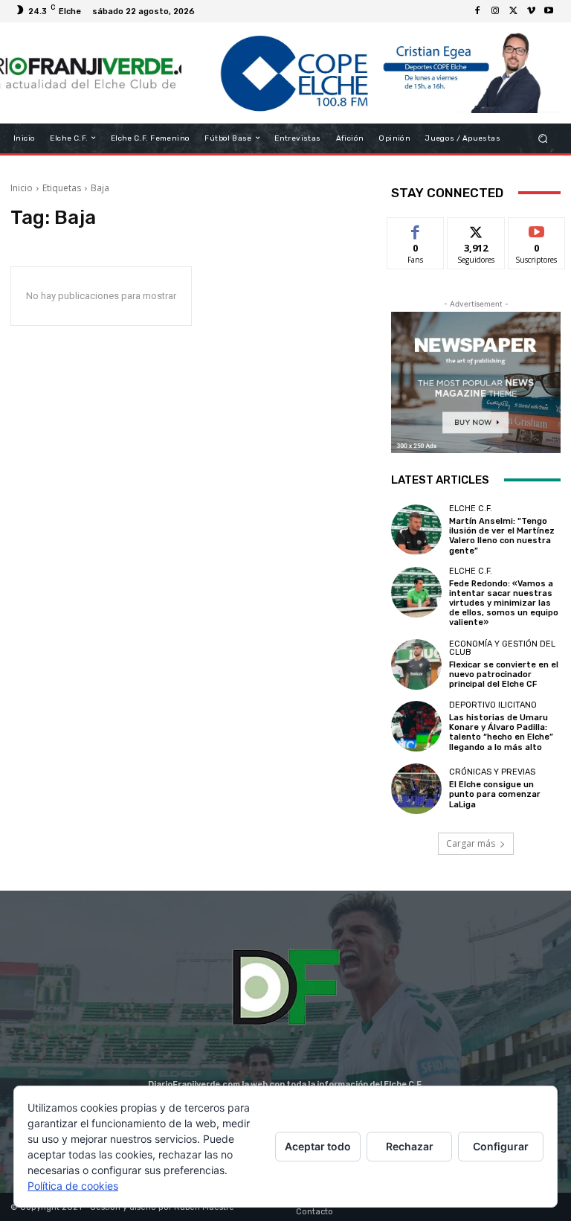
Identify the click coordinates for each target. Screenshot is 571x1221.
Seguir (476, 228)
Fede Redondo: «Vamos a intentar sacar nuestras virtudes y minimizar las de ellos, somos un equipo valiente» (503, 603)
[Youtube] (549, 11)
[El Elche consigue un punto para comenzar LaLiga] (416, 788)
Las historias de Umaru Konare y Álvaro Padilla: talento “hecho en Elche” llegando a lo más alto (501, 732)
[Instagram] (495, 11)
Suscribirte (537, 228)
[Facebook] (477, 11)
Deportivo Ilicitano (493, 705)
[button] (543, 138)
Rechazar (409, 1146)
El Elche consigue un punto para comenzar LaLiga (495, 794)
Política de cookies (73, 1185)
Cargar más (470, 843)
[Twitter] (513, 11)
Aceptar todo (318, 1146)
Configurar (501, 1146)
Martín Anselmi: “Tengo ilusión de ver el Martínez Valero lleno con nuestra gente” (502, 536)
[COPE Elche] (371, 73)
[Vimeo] (531, 11)
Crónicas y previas (492, 772)
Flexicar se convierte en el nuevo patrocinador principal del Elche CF (503, 674)
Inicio (21, 188)
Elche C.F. (470, 508)
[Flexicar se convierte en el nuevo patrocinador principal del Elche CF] (416, 664)
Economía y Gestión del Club (502, 648)
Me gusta (416, 228)
